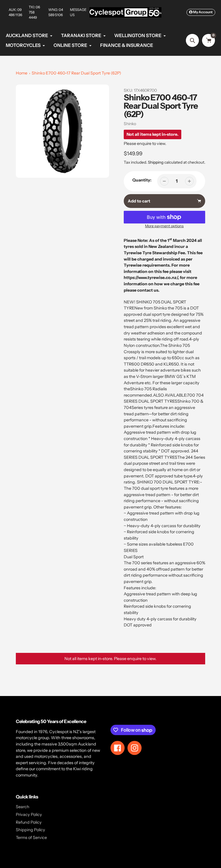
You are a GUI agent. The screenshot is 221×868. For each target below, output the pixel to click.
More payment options (164, 226)
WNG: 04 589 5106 (55, 12)
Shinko (130, 123)
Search (22, 806)
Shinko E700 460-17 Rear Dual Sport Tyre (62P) (76, 73)
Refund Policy (29, 822)
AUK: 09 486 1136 (15, 12)
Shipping (155, 162)
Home (21, 73)
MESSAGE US (78, 12)
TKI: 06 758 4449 (34, 12)
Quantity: (141, 180)
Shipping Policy (30, 829)
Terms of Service (31, 837)
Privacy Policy (29, 814)
